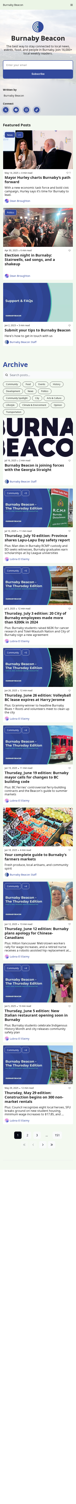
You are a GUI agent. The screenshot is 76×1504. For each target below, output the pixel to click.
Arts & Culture (54, 398)
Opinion (58, 405)
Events (41, 384)
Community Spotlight (16, 398)
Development (13, 391)
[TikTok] (36, 110)
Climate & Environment (34, 405)
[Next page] (42, 1144)
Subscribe (38, 73)
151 (57, 1135)
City (37, 398)
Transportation (13, 412)
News (30, 391)
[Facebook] (16, 110)
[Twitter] (5, 110)
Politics (44, 391)
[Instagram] (26, 110)
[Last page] (51, 1144)
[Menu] (71, 4)
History (56, 384)
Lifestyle (10, 405)
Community (12, 384)
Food (28, 384)
